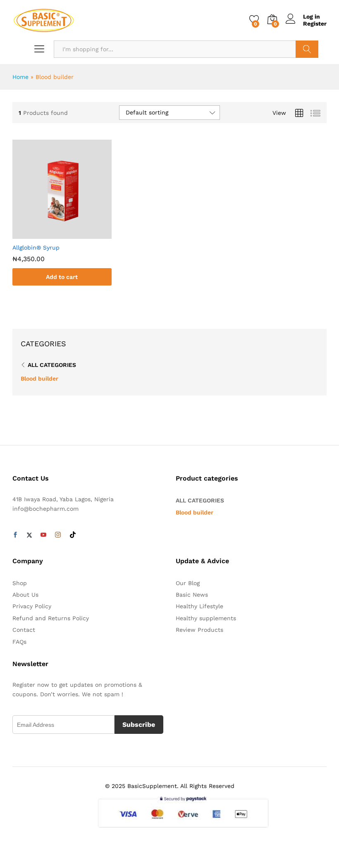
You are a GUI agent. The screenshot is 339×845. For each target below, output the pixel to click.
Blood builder (39, 378)
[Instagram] (57, 535)
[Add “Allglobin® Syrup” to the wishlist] (70, 234)
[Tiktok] (72, 535)
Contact (23, 629)
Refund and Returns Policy (50, 618)
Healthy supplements (206, 618)
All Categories (52, 365)
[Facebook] (15, 535)
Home (20, 77)
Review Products (199, 629)
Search (307, 49)
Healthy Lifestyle (199, 606)
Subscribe (138, 724)
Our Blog (188, 583)
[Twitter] (29, 535)
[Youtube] (43, 535)
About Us (25, 594)
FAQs (19, 641)
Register (315, 23)
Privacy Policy (31, 606)
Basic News (192, 594)
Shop (19, 583)
